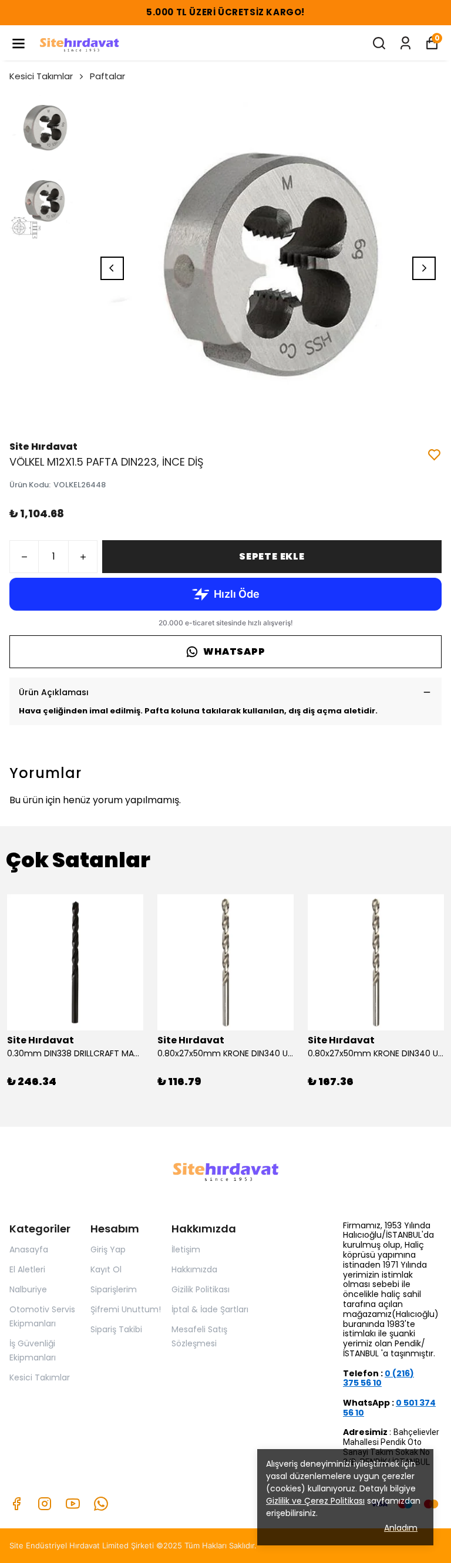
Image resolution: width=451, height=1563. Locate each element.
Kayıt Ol (106, 1269)
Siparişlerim (113, 1289)
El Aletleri (27, 1269)
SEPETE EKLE (272, 556)
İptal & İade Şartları (209, 1309)
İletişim (185, 1249)
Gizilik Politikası (200, 1289)
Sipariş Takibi (116, 1329)
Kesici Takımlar (41, 76)
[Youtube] (73, 1504)
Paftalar (107, 76)
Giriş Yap (108, 1249)
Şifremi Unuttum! (125, 1309)
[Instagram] (45, 1504)
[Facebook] (16, 1504)
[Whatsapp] (101, 1504)
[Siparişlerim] (405, 43)
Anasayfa (28, 1249)
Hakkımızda (194, 1269)
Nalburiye (28, 1289)
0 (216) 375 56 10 (378, 1378)
